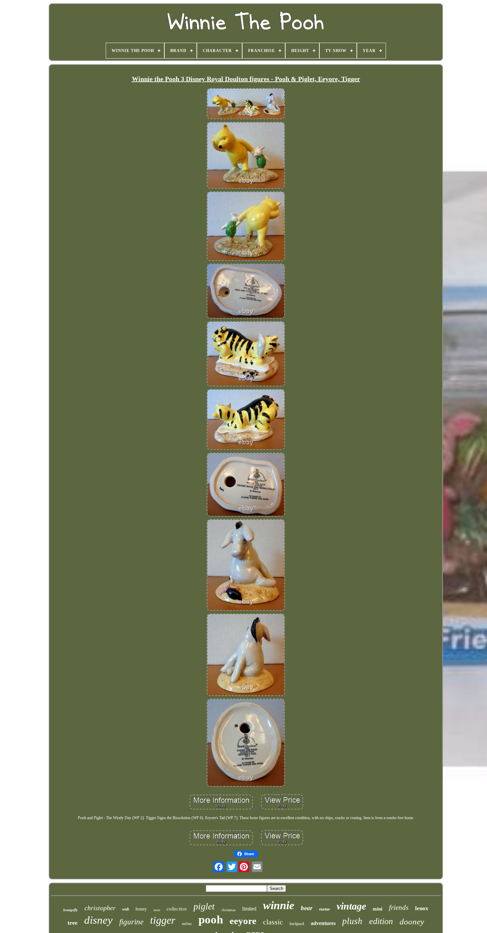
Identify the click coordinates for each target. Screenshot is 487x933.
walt (125, 909)
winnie (278, 905)
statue (324, 909)
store (156, 910)
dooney (412, 921)
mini (377, 908)
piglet (204, 906)
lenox (421, 908)
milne (187, 923)
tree (73, 922)
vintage (351, 906)
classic (273, 922)
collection (177, 908)
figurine (131, 922)
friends (398, 907)
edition (381, 921)
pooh (210, 919)
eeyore (243, 920)
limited (249, 908)
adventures (323, 923)
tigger (162, 920)
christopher (100, 907)
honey (141, 909)
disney (98, 920)
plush (352, 921)
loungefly (70, 910)
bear (306, 908)
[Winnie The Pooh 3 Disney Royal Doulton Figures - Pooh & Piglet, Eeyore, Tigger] (246, 104)
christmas (228, 910)
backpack (297, 923)
